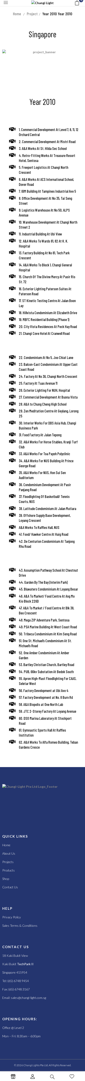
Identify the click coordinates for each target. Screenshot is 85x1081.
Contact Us (10, 887)
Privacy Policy (11, 917)
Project (32, 13)
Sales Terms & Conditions (19, 925)
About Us (8, 853)
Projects (8, 862)
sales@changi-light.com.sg (28, 998)
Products (8, 870)
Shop (5, 879)
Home (17, 13)
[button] (77, 3)
